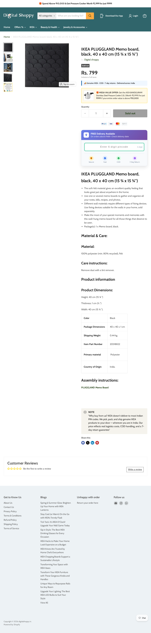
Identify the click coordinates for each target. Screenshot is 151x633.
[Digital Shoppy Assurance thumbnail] (8, 87)
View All (44, 602)
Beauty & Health (49, 27)
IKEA (32, 27)
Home (7, 27)
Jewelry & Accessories (74, 27)
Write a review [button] (135, 469)
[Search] (90, 15)
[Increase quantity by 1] (107, 113)
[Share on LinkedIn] (92, 442)
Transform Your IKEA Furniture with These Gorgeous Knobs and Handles (55, 576)
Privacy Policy (10, 511)
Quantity (85, 107)
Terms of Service (11, 528)
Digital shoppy (91, 59)
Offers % (19, 27)
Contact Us (9, 507)
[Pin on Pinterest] (97, 442)
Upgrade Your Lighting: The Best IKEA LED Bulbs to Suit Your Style (55, 595)
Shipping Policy (11, 524)
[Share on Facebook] (83, 442)
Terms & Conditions (12, 515)
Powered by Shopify (12, 624)
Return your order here (87, 503)
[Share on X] (88, 442)
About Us (8, 503)
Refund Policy (10, 520)
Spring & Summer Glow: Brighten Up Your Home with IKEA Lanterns (55, 506)
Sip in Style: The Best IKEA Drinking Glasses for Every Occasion (52, 533)
